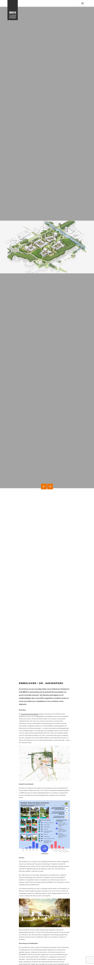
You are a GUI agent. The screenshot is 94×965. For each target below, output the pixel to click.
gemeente (24, 714)
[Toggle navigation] (82, 3)
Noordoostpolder (33, 714)
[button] (44, 486)
